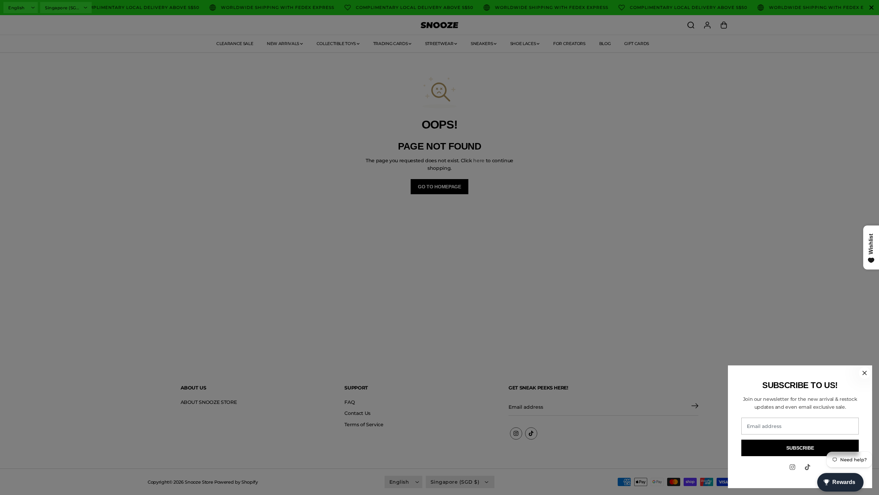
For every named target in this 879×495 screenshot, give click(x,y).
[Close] (864, 373)
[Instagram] (792, 467)
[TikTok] (807, 467)
